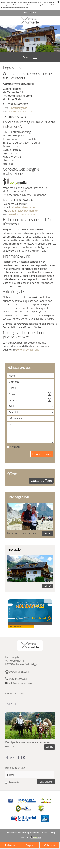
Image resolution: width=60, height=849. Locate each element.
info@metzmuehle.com (21, 683)
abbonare (46, 781)
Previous (10, 40)
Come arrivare (19, 672)
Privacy (44, 832)
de (25, 12)
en (34, 12)
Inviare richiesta (41, 454)
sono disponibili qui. (27, 349)
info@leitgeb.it (19, 108)
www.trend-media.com (22, 214)
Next (49, 40)
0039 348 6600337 (18, 678)
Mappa (29, 845)
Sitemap (52, 832)
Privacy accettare (14, 782)
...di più (47, 533)
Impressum (34, 832)
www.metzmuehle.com (22, 111)
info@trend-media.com (24, 207)
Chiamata (49, 845)
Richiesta (10, 845)
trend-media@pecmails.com (24, 210)
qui (11, 5)
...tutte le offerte (41, 480)
